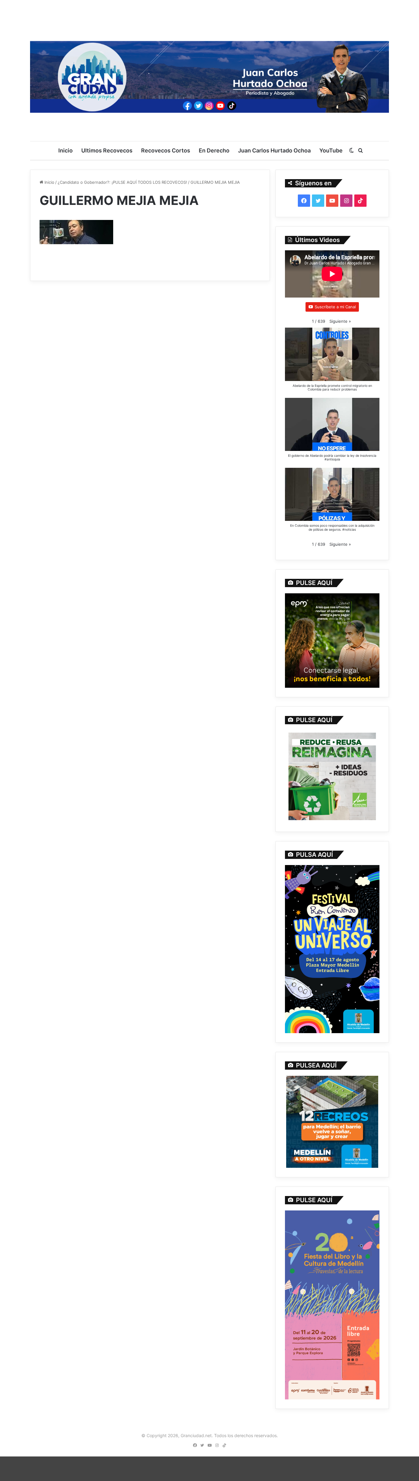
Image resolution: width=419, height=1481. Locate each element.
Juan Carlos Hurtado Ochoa (274, 150)
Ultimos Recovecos (107, 150)
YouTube (331, 150)
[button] (340, 321)
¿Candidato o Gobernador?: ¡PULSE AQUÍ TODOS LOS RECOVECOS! (122, 182)
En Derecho (214, 150)
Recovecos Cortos (165, 150)
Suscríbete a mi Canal (335, 306)
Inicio (65, 150)
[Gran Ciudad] (209, 75)
